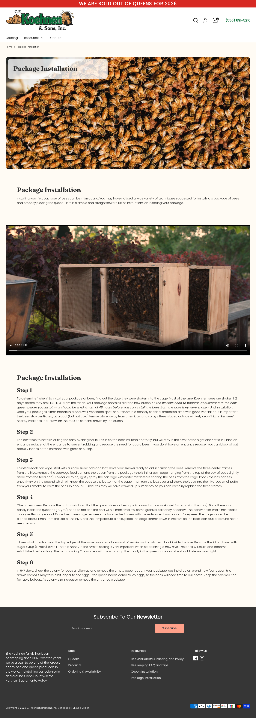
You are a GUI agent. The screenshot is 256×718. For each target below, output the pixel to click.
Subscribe (169, 628)
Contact (56, 38)
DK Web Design (81, 707)
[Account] (205, 20)
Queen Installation (144, 671)
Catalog (12, 38)
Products (75, 665)
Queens (73, 659)
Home (9, 46)
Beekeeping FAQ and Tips (149, 665)
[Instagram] (202, 658)
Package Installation (28, 46)
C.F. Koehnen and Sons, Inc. (42, 707)
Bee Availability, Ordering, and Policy (157, 659)
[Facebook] (195, 658)
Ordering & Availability (84, 671)
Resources (32, 38)
